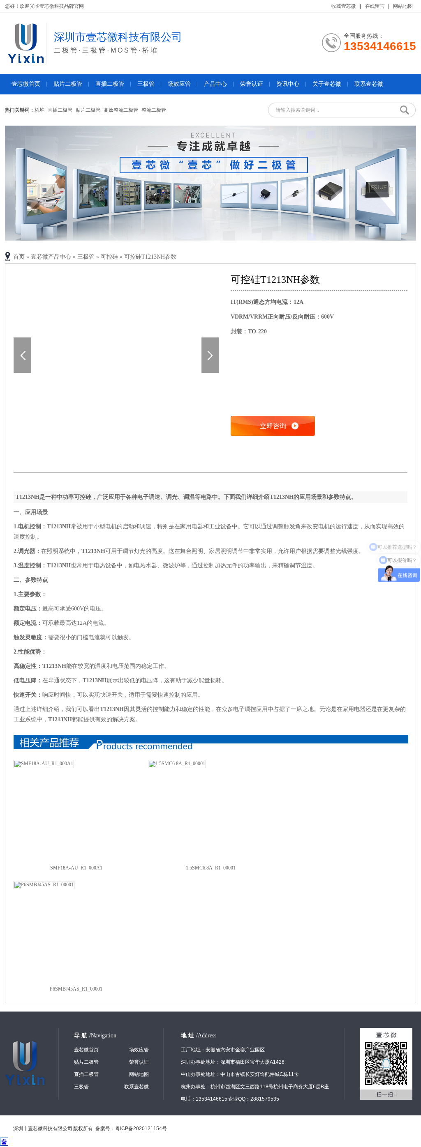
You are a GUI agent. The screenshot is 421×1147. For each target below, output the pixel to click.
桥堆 (39, 110)
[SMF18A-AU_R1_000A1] (44, 763)
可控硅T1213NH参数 (150, 257)
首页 (19, 257)
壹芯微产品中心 (51, 257)
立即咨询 (273, 425)
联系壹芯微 (368, 84)
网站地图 (403, 6)
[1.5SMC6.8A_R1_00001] (177, 763)
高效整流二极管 (121, 110)
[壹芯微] (26, 61)
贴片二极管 (67, 84)
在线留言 (375, 6)
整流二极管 (153, 110)
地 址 (198, 1035)
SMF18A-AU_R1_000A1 (76, 868)
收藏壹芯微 (344, 6)
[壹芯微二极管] (210, 183)
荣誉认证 (251, 84)
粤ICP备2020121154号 (141, 1128)
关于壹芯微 (326, 84)
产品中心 (215, 84)
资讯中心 (287, 84)
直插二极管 (109, 84)
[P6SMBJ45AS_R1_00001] (44, 885)
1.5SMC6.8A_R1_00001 (211, 868)
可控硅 (109, 257)
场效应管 (179, 84)
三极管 (146, 84)
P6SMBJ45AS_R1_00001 (76, 989)
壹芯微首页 (26, 84)
